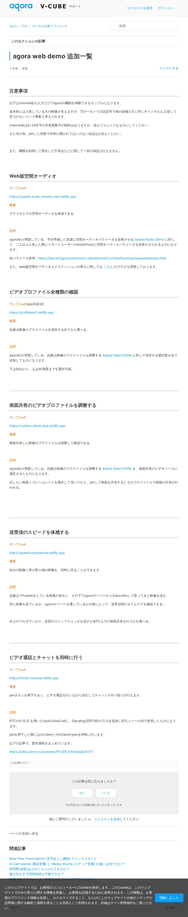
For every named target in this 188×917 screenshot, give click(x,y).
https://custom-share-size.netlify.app (37, 426)
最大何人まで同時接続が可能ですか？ (36, 874)
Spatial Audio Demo (149, 239)
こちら (108, 267)
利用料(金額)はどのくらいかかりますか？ (39, 869)
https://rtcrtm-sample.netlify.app (34, 678)
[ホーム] (45, 10)
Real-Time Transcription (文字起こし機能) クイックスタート (53, 858)
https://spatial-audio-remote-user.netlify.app (42, 196)
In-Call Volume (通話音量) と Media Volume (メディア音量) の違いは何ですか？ (67, 864)
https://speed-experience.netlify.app (37, 553)
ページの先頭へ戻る (23, 833)
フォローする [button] (169, 68)
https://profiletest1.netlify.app (31, 312)
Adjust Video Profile (117, 355)
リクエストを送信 (139, 8)
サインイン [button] (166, 8)
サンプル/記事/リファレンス (49, 26)
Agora (13, 26)
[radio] (82, 793)
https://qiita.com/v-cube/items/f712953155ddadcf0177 (51, 752)
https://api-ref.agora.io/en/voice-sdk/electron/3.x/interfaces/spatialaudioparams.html (102, 258)
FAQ (24, 26)
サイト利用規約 (122, 903)
